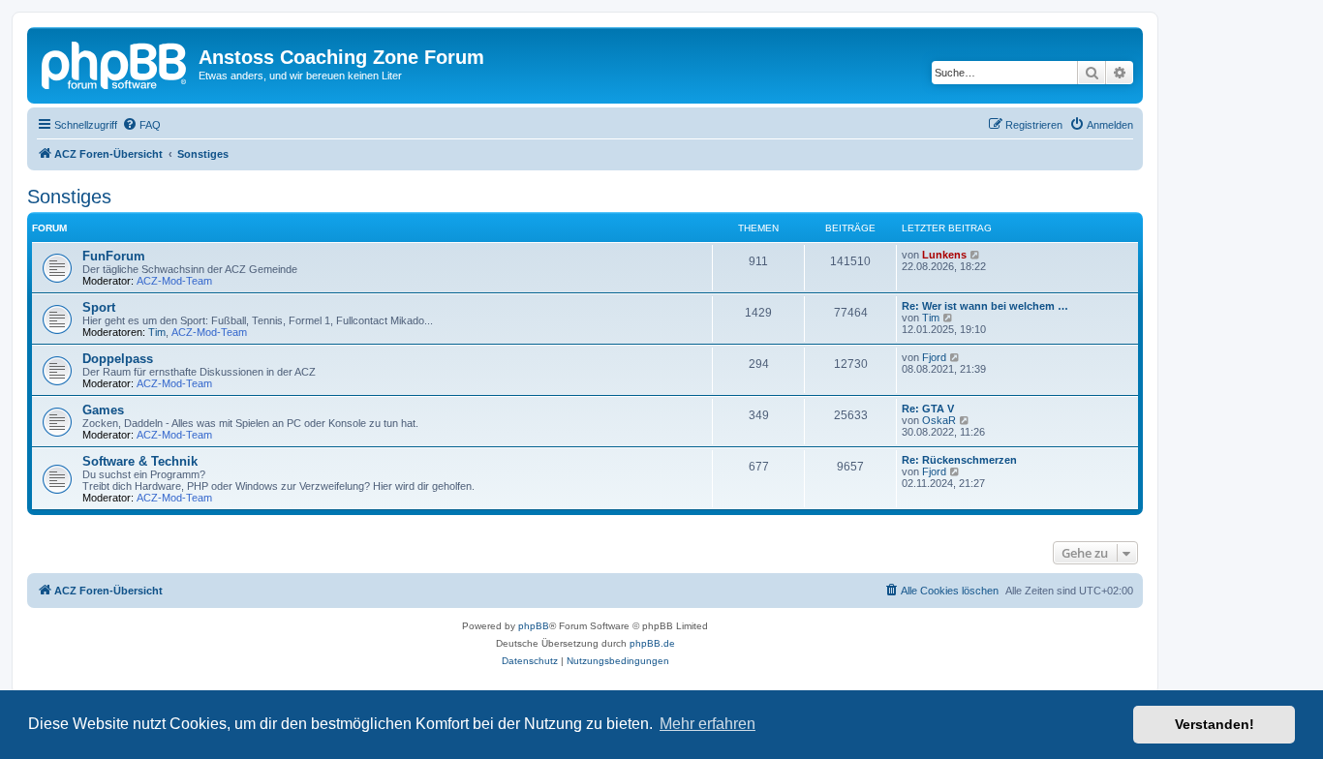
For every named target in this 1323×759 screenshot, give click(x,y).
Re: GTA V (928, 408)
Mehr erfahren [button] (707, 723)
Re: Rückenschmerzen (959, 460)
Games (103, 410)
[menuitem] (141, 125)
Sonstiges (69, 196)
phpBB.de (652, 643)
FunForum (113, 256)
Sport (98, 307)
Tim (157, 332)
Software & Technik (140, 461)
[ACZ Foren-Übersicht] (115, 63)
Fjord (934, 357)
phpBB (533, 626)
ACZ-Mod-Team (174, 281)
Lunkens (944, 254)
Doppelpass (117, 358)
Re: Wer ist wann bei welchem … (985, 306)
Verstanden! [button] (1214, 724)
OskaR (939, 420)
